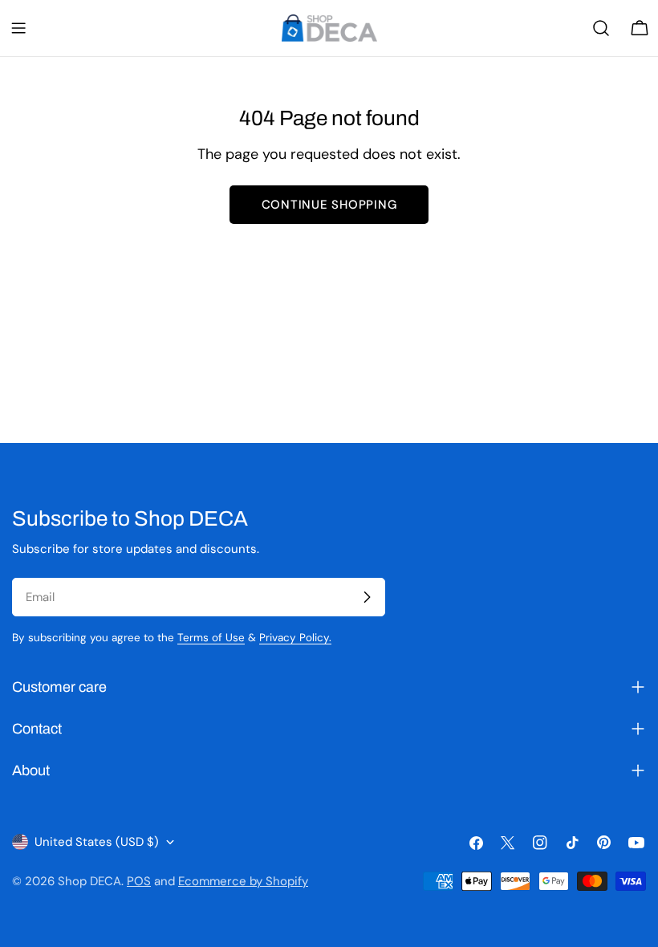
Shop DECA (89, 881)
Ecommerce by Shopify (243, 881)
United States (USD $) (97, 842)
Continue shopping (329, 205)
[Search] (601, 28)
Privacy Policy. (295, 637)
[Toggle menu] (18, 28)
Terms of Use (211, 637)
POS (139, 881)
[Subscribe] (367, 597)
